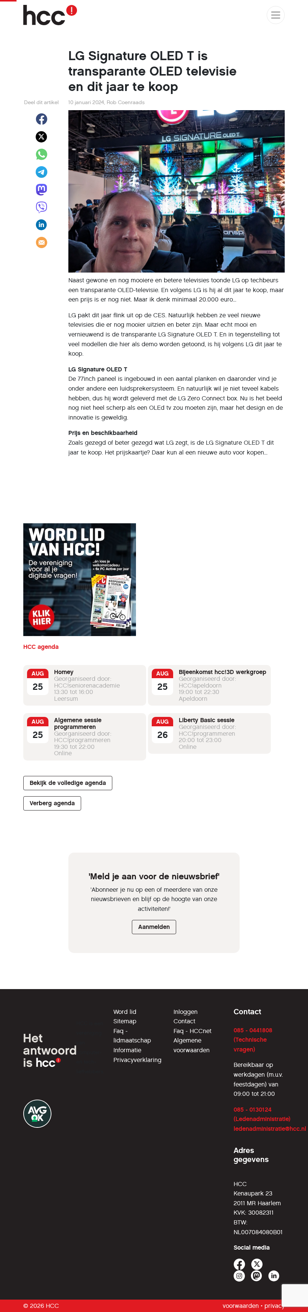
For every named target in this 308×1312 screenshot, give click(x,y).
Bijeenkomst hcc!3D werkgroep (222, 672)
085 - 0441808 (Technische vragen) (253, 1040)
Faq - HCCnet (192, 1031)
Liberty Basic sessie (206, 720)
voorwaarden (241, 1305)
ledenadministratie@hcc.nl (270, 1128)
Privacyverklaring (137, 1060)
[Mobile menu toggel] (276, 15)
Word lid (124, 1011)
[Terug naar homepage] (50, 15)
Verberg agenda (52, 803)
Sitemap (124, 1021)
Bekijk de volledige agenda (68, 782)
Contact (184, 1021)
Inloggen (186, 1011)
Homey (64, 672)
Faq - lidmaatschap (132, 1035)
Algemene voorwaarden (192, 1045)
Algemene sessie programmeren (77, 723)
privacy (274, 1305)
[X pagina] (257, 1264)
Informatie (127, 1050)
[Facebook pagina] (239, 1264)
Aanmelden (154, 926)
